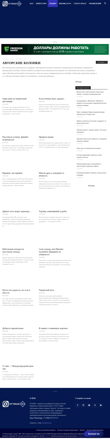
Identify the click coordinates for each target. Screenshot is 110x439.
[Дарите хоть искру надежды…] (18, 201)
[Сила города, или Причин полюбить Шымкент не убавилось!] (55, 238)
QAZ (31, 3)
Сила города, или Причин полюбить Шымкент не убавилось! (51, 252)
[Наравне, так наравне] (18, 162)
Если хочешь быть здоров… (52, 98)
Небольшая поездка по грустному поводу (13, 250)
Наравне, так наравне (12, 173)
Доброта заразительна (12, 328)
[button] (105, 4)
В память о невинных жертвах (53, 328)
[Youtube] (101, 405)
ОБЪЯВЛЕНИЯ (95, 3)
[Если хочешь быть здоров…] (55, 88)
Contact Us (94, 434)
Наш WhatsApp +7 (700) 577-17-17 (44, 418)
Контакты (82, 430)
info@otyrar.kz (47, 423)
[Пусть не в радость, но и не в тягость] (18, 279)
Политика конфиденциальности (95, 430)
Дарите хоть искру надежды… (16, 211)
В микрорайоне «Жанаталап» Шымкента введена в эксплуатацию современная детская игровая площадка (91, 103)
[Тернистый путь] (55, 279)
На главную (5, 59)
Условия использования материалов (46, 430)
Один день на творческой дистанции (89, 148)
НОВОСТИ (40, 3)
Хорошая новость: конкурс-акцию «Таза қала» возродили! (92, 131)
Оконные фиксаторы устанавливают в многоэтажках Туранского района (89, 165)
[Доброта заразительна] (18, 318)
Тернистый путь (46, 290)
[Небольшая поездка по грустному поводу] (18, 238)
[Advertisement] (55, 23)
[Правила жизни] (55, 126)
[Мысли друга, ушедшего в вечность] (55, 162)
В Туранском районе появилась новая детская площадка (91, 174)
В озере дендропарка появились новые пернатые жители (89, 156)
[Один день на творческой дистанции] (18, 88)
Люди (12, 59)
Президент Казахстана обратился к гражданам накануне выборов (92, 140)
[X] (95, 405)
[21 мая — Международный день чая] (18, 355)
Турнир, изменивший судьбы (53, 211)
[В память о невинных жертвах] (55, 318)
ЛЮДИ (52, 3)
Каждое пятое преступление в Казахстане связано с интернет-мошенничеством (90, 93)
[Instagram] (83, 405)
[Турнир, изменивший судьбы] (55, 201)
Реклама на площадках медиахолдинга (67, 430)
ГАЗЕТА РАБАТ (80, 3)
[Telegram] (89, 405)
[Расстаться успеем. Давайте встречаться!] (18, 126)
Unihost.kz (47, 436)
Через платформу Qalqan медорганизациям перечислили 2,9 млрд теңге (91, 113)
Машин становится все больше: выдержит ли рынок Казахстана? (91, 122)
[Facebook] (77, 405)
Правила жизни (46, 137)
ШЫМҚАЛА (64, 3)
